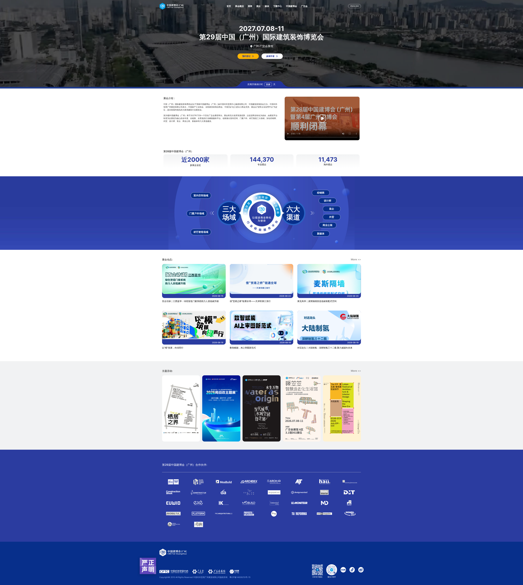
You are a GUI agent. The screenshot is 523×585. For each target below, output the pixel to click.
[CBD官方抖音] (352, 571)
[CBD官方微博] (361, 571)
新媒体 (320, 233)
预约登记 (246, 56)
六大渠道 (293, 213)
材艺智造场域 (201, 231)
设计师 (327, 200)
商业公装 (327, 225)
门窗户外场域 (196, 213)
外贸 (331, 217)
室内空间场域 (201, 195)
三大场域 (229, 213)
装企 (331, 208)
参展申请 (270, 56)
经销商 (320, 192)
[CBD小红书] (343, 571)
